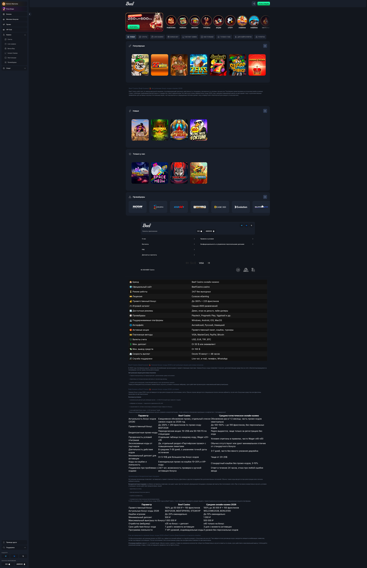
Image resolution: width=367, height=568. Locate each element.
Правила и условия (207, 239)
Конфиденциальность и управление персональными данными (222, 244)
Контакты (145, 244)
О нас (144, 239)
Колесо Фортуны (12, 4)
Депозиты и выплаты (149, 255)
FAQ (143, 249)
